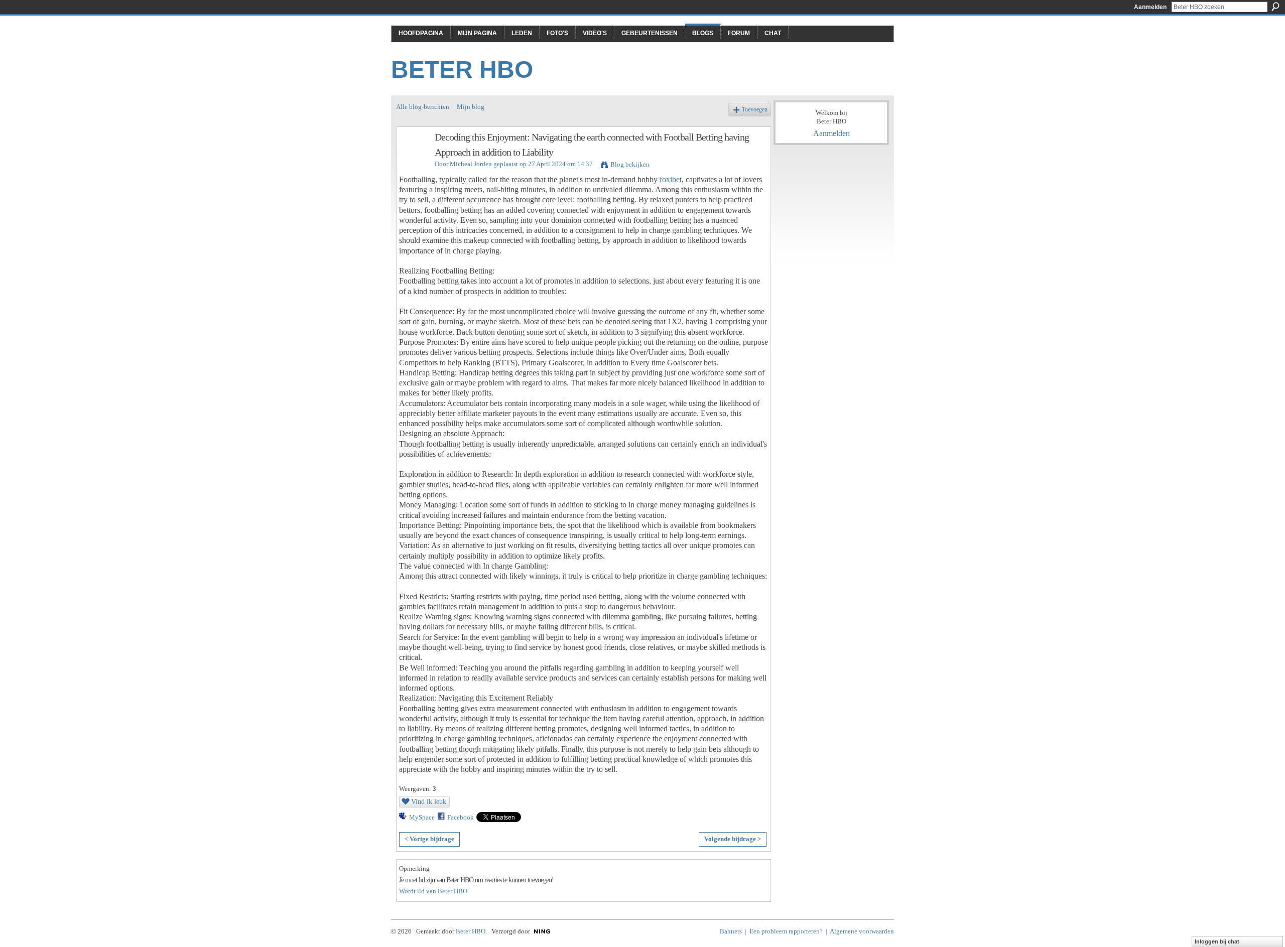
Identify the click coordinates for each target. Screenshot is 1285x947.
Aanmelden (1150, 7)
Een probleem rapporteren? (786, 931)
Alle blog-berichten (422, 106)
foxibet (671, 179)
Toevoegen (754, 109)
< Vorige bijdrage (429, 839)
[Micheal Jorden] (413, 159)
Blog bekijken (630, 164)
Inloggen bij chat (1217, 941)
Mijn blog (470, 106)
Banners (731, 931)
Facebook (460, 817)
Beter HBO (462, 69)
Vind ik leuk (428, 801)
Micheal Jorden (471, 164)
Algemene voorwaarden (862, 931)
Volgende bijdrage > (732, 839)
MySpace (422, 817)
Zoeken (1275, 6)
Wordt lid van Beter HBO (433, 891)
